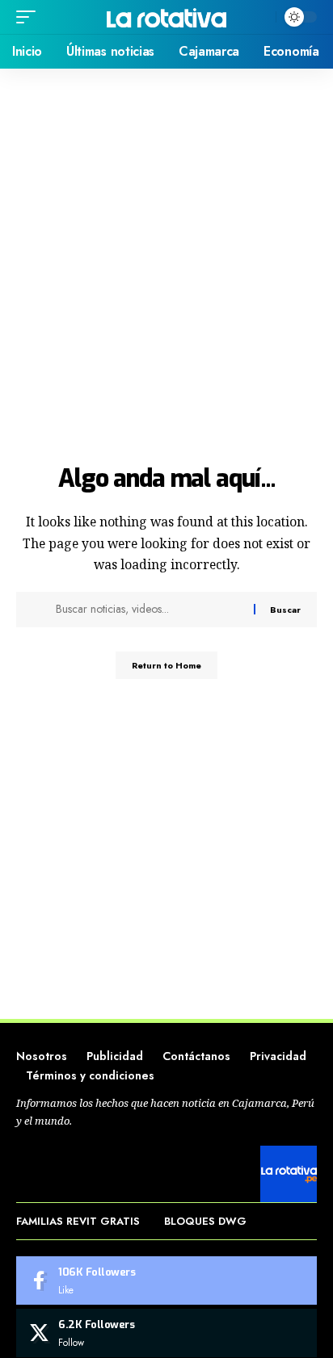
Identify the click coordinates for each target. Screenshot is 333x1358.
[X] (166, 1333)
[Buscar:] (149, 609)
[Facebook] (166, 1280)
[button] (30, 16)
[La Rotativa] (167, 16)
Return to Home (166, 665)
